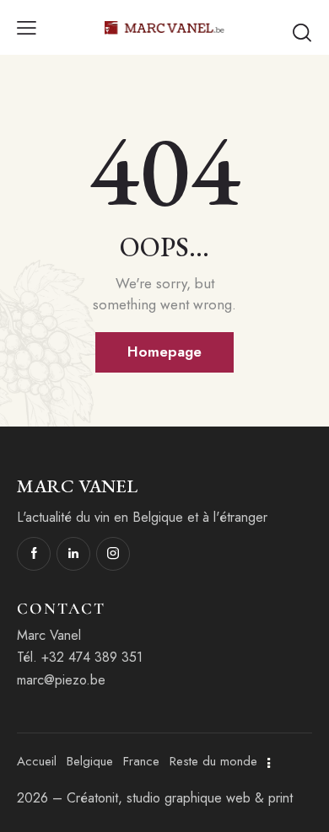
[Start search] (302, 32)
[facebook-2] (34, 554)
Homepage (164, 351)
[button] (26, 27)
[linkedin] (73, 554)
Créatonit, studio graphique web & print (180, 798)
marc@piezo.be (61, 680)
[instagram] (113, 554)
